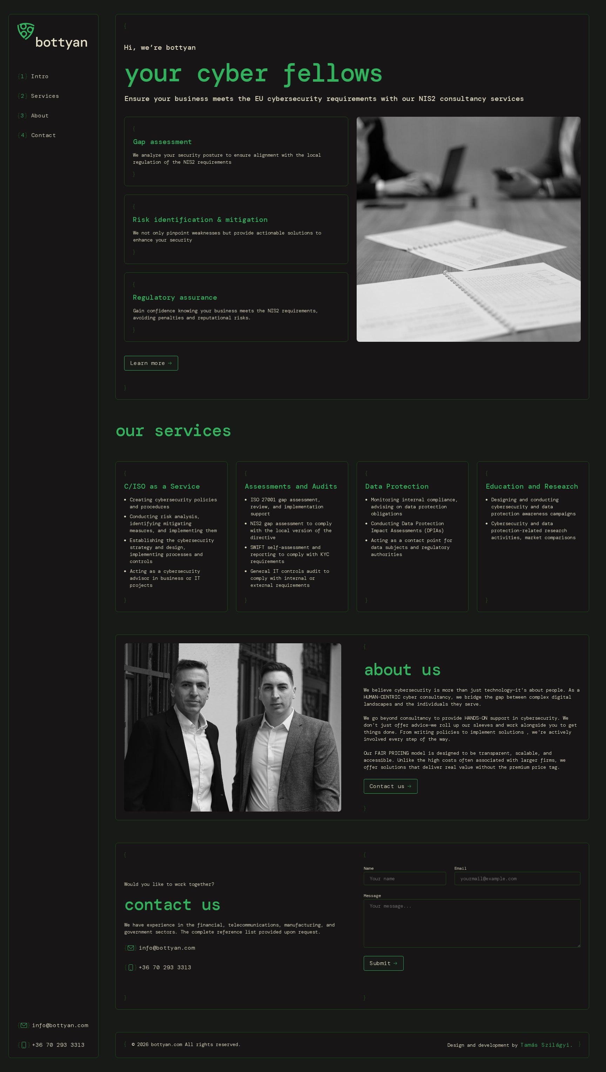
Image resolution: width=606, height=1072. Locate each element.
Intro (33, 76)
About (33, 115)
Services (38, 96)
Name (368, 868)
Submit (380, 963)
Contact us (387, 786)
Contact (36, 135)
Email (460, 868)
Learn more (147, 363)
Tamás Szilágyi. (546, 1045)
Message (372, 896)
